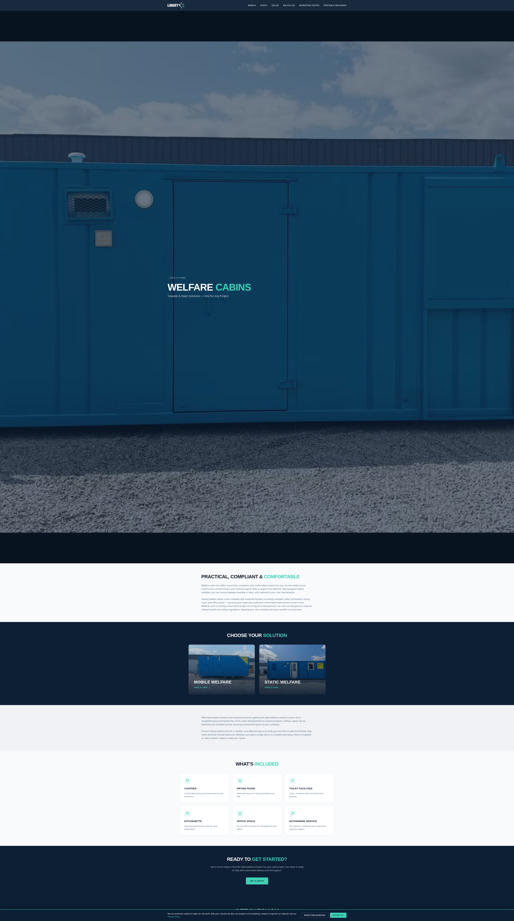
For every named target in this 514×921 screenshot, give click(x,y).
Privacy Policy (173, 916)
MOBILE (252, 5)
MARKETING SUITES (309, 5)
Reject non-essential (315, 915)
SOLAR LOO (289, 5)
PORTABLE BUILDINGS (335, 5)
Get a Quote (257, 881)
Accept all (338, 915)
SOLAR (275, 5)
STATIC (263, 5)
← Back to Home (177, 278)
